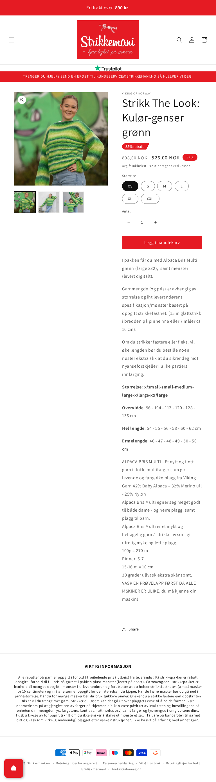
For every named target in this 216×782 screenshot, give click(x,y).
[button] (12, 40)
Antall (126, 211)
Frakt (152, 166)
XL (130, 198)
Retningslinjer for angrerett (76, 763)
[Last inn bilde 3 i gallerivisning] (73, 202)
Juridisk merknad (93, 769)
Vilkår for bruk (150, 763)
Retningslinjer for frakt (183, 763)
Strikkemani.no (38, 763)
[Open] (13, 768)
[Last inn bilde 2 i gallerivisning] (49, 202)
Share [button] (134, 629)
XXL (150, 198)
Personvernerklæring (118, 763)
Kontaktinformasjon (126, 769)
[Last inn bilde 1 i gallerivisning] (24, 202)
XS (130, 186)
